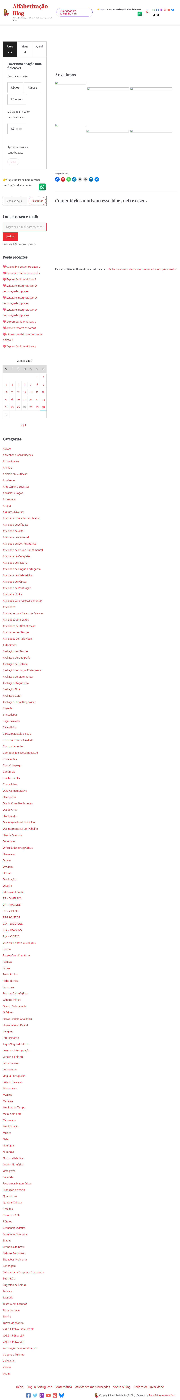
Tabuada (8, 1297)
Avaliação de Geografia (16, 657)
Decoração (9, 797)
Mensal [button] (25, 49)
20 (24, 399)
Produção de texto (14, 1190)
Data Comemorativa (15, 790)
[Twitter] (35, 1395)
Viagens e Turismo (13, 1354)
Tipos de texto (11, 1310)
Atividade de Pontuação (17, 588)
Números (8, 1152)
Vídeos (7, 1367)
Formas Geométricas (15, 993)
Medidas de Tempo (14, 1107)
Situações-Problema (15, 1259)
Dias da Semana (12, 835)
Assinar (10, 236)
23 (43, 399)
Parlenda (8, 1177)
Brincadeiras (10, 714)
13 (24, 392)
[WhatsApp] (153, 10)
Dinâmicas (9, 854)
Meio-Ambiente (12, 1114)
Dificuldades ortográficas (18, 848)
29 (37, 407)
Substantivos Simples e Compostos (23, 1272)
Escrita (7, 949)
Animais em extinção (15, 474)
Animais (7, 467)
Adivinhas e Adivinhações (18, 455)
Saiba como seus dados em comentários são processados (142, 269)
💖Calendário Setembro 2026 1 (21, 273)
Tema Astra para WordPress (162, 1395)
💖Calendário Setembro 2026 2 (21, 266)
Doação (7, 886)
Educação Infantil (13, 892)
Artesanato (9, 499)
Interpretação (11, 1038)
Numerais (8, 1145)
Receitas (8, 1209)
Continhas (9, 771)
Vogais (7, 1373)
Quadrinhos (10, 1196)
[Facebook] (157, 10)
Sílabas (7, 1240)
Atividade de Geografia (16, 556)
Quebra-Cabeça (12, 1202)
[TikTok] (154, 15)
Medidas (8, 1101)
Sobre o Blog (121, 1387)
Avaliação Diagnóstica (16, 683)
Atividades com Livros (16, 619)
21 (31, 399)
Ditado (7, 860)
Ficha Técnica (11, 981)
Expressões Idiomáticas (16, 955)
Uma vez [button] (10, 49)
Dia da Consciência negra (18, 803)
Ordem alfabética (13, 1158)
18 (12, 399)
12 (18, 392)
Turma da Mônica (13, 1323)
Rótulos (7, 1221)
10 (6, 392)
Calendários (10, 727)
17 (6, 399)
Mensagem (9, 1120)
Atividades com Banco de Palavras (23, 613)
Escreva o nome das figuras (19, 943)
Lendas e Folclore (13, 1057)
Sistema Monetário (14, 1253)
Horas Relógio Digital (15, 1025)
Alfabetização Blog (30, 9)
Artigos (7, 505)
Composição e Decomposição (20, 752)
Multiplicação (10, 1126)
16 (43, 392)
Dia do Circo (10, 810)
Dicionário (9, 841)
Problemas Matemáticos (17, 1183)
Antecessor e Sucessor (16, 486)
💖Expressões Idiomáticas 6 (19, 279)
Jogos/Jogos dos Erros (16, 1044)
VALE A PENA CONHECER (18, 1329)
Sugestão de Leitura (15, 1285)
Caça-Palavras (11, 721)
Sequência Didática (14, 1228)
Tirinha (7, 1316)
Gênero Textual (12, 1000)
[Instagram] (161, 10)
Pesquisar (37, 201)
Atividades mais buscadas (92, 1387)
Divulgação (9, 879)
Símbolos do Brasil (13, 1247)
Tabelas (7, 1291)
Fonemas (8, 987)
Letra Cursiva (10, 1063)
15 (37, 392)
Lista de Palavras (12, 1082)
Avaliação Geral (12, 695)
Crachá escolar (11, 778)
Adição (7, 448)
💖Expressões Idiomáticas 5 (19, 321)
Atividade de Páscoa (15, 581)
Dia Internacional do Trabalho (20, 829)
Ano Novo (9, 480)
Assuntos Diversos (13, 512)
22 (37, 399)
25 (12, 407)
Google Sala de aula (14, 1006)
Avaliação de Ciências (15, 651)
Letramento (10, 1069)
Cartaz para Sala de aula (17, 733)
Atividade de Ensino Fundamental (23, 550)
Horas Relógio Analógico (17, 1019)
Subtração (9, 1278)
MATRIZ (7, 1095)
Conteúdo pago (12, 765)
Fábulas (7, 962)
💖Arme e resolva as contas (19, 328)
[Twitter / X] (158, 15)
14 (31, 392)
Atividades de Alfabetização (19, 626)
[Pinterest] (165, 10)
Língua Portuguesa (14, 1076)
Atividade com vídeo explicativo (21, 518)
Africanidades (11, 461)
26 (18, 407)
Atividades (9, 607)
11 (12, 392)
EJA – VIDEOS (11, 936)
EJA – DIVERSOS (13, 924)
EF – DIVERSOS (12, 898)
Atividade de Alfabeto (15, 524)
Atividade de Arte (13, 531)
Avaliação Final (11, 689)
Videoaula (8, 1361)
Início (19, 1387)
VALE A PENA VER (13, 1342)
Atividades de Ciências (16, 632)
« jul (23, 425)
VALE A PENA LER (13, 1335)
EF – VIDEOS (10, 911)
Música (7, 1133)
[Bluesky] (172, 10)
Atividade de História (15, 562)
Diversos (8, 867)
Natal (6, 1139)
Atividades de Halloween (17, 638)
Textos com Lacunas (15, 1304)
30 (43, 407)
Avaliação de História (15, 664)
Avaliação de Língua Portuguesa (22, 670)
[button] (74, 12)
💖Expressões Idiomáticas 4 (19, 346)
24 (5, 407)
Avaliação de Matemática (18, 676)
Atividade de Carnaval (16, 537)
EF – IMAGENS (12, 905)
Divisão (7, 873)
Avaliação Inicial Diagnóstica (19, 702)
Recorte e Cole (11, 1215)
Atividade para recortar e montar (22, 600)
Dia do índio (10, 816)
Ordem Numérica (13, 1164)
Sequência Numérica (15, 1234)
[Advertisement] (116, 51)
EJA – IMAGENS (12, 930)
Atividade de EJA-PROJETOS (20, 543)
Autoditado (9, 645)
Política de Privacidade (149, 1387)
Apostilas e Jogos (13, 493)
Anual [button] (39, 46)
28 (30, 407)
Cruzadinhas (10, 784)
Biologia (7, 708)
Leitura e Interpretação (16, 1050)
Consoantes (10, 759)
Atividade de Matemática (17, 575)
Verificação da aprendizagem (20, 1348)
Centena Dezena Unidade (18, 740)
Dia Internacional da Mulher (19, 822)
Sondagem (9, 1266)
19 (18, 399)
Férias (6, 968)
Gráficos (8, 1012)
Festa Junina (10, 974)
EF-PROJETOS (11, 917)
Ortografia (9, 1171)
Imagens (8, 1031)
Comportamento (13, 746)
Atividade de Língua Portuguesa (22, 569)
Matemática (10, 1088)
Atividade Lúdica (12, 594)
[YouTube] (168, 10)
